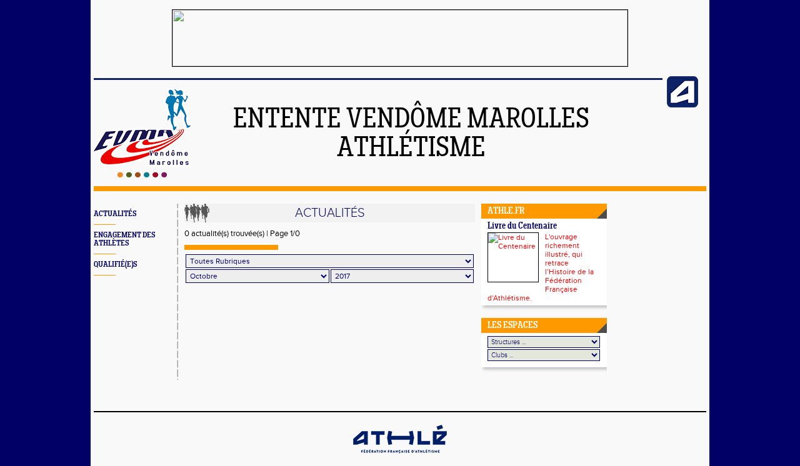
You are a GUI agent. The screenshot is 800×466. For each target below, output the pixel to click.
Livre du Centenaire (522, 226)
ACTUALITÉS (115, 214)
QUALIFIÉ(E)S (115, 264)
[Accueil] (142, 175)
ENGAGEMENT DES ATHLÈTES (124, 239)
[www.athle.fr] (682, 105)
